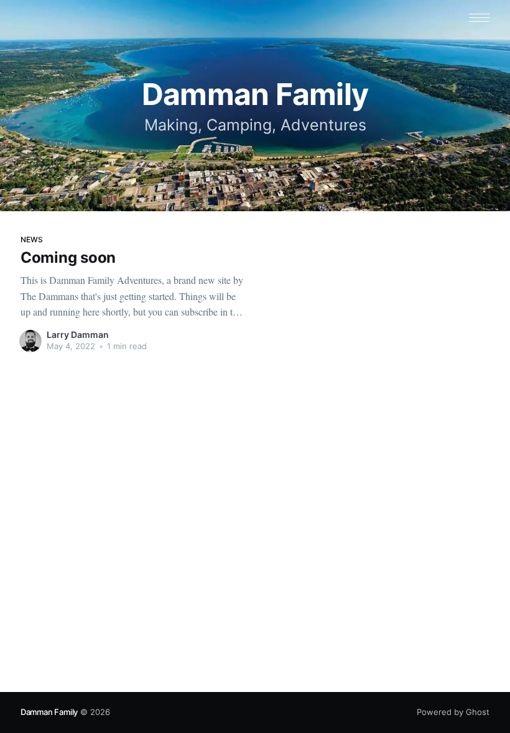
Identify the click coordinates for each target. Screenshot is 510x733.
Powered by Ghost (453, 712)
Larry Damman (78, 334)
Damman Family (49, 712)
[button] (479, 17)
